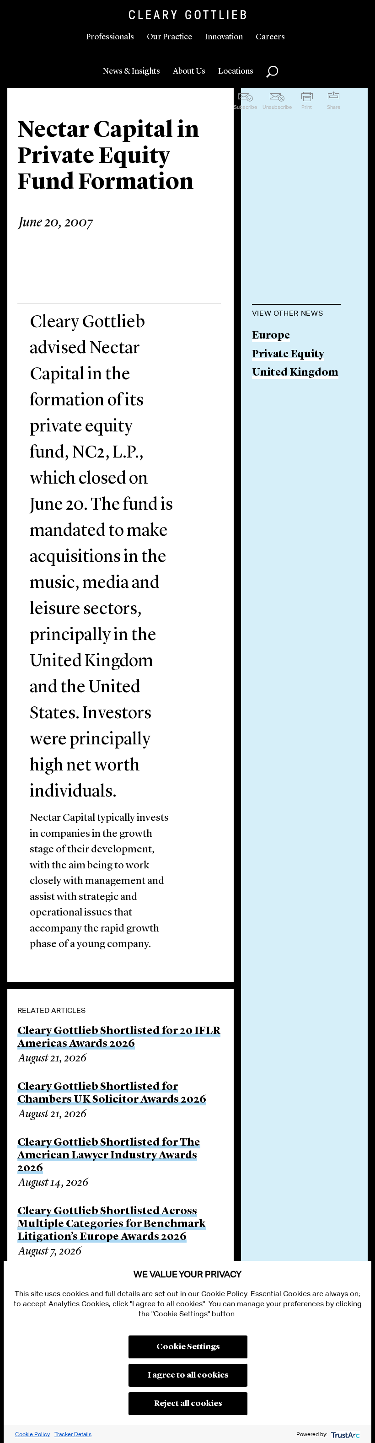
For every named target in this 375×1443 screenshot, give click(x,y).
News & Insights (131, 71)
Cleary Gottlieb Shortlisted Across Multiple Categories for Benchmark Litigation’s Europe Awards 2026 (111, 1224)
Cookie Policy (32, 1434)
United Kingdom (295, 373)
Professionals (110, 37)
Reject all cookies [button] (188, 1404)
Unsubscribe (277, 107)
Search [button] (272, 72)
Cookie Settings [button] (188, 1347)
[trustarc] (344, 1434)
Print (306, 107)
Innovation (224, 37)
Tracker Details (72, 1434)
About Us (189, 71)
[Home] (187, 14)
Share (333, 107)
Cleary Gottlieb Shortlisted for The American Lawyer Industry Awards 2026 (108, 1155)
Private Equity (288, 355)
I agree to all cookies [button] (188, 1375)
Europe (271, 336)
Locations (235, 71)
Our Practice (169, 37)
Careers (270, 37)
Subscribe (245, 107)
